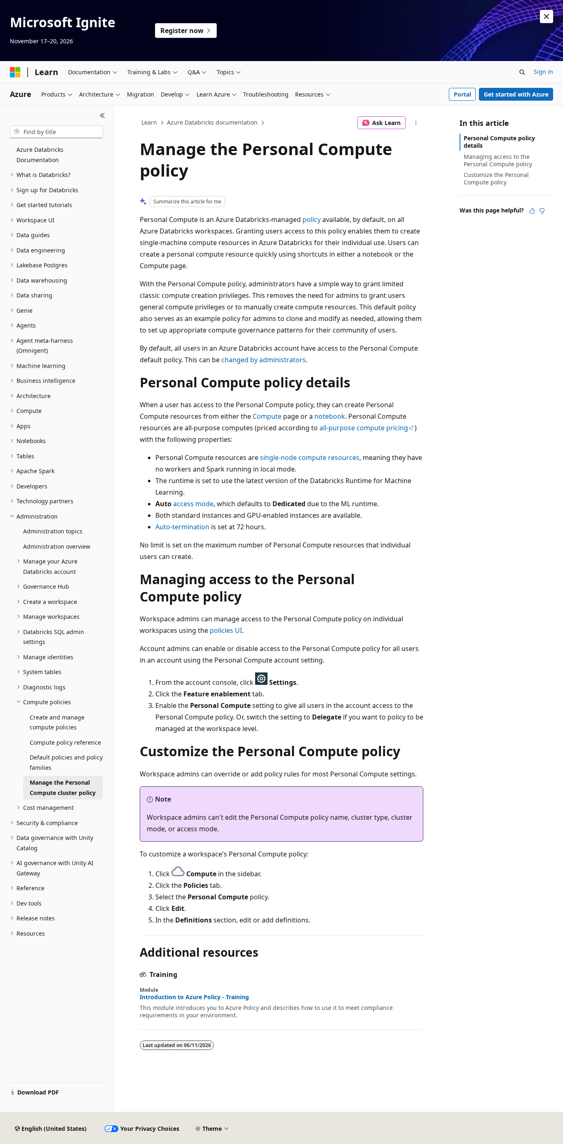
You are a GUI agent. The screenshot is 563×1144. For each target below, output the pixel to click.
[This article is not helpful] (542, 211)
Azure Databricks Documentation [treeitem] (39, 155)
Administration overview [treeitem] (56, 546)
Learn (149, 122)
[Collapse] (102, 115)
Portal (462, 94)
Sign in (543, 71)
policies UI (226, 630)
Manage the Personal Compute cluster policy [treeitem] (63, 787)
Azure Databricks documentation (212, 122)
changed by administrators (263, 359)
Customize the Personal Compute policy (496, 178)
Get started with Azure (516, 94)
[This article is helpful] (532, 211)
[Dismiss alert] (546, 16)
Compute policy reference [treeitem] (65, 742)
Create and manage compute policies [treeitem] (57, 722)
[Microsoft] (15, 72)
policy (312, 219)
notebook (329, 416)
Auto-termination (182, 526)
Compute (267, 416)
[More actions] (416, 123)
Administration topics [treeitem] (52, 531)
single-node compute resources (309, 457)
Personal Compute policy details (499, 141)
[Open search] (522, 72)
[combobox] (56, 132)
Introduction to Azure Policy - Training (194, 997)
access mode (193, 503)
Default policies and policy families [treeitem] (66, 762)
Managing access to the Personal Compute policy (498, 160)
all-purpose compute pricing (363, 427)
